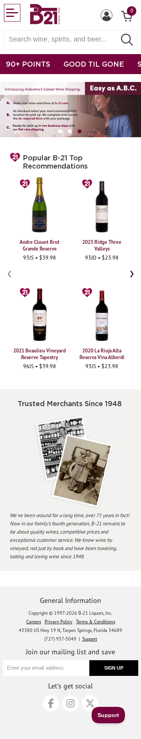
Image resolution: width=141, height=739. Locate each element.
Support (89, 639)
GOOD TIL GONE (93, 64)
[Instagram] (70, 703)
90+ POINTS (28, 64)
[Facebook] (51, 703)
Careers (33, 622)
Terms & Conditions (95, 622)
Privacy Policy (58, 622)
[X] (90, 703)
